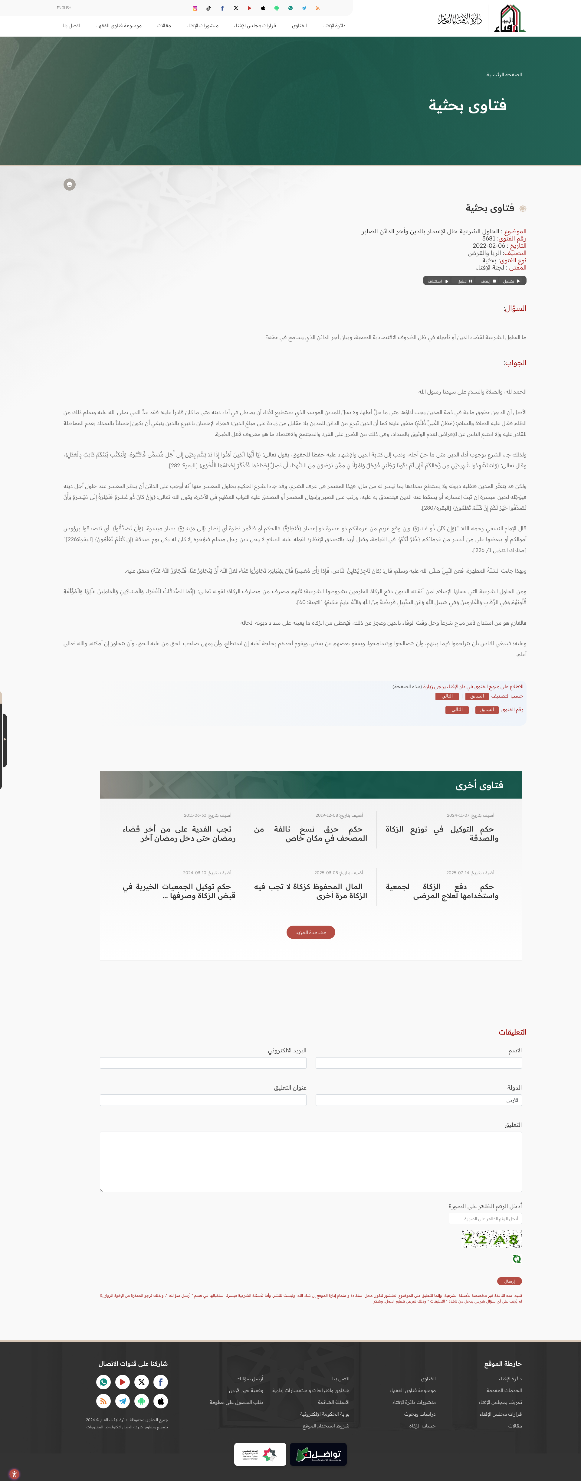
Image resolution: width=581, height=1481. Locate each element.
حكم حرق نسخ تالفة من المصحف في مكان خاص (310, 833)
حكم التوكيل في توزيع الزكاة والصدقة (442, 833)
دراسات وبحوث (420, 1414)
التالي (447, 696)
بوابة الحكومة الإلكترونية (325, 1414)
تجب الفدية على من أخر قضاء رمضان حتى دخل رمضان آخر (179, 833)
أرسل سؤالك (250, 1378)
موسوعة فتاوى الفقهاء (413, 1390)
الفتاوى (428, 1378)
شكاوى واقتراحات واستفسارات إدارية (311, 1390)
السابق (477, 696)
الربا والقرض (484, 253)
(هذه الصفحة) (407, 686)
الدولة (514, 1087)
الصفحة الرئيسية (504, 74)
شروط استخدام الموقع (326, 1426)
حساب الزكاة (422, 1426)
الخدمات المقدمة (504, 1390)
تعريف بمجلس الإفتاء (500, 1402)
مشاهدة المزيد (311, 932)
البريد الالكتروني (287, 1050)
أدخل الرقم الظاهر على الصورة (485, 1206)
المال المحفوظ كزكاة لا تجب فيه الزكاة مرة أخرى (310, 891)
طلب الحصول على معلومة (236, 1402)
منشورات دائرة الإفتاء (414, 1402)
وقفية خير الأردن (246, 1390)
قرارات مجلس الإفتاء (501, 1414)
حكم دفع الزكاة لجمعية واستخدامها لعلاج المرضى (442, 891)
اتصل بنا (71, 25)
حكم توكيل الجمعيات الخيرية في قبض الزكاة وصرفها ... (179, 891)
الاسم (515, 1050)
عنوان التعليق (290, 1087)
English (64, 7)
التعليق (513, 1124)
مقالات (515, 1426)
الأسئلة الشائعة (334, 1402)
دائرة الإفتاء (510, 1378)
